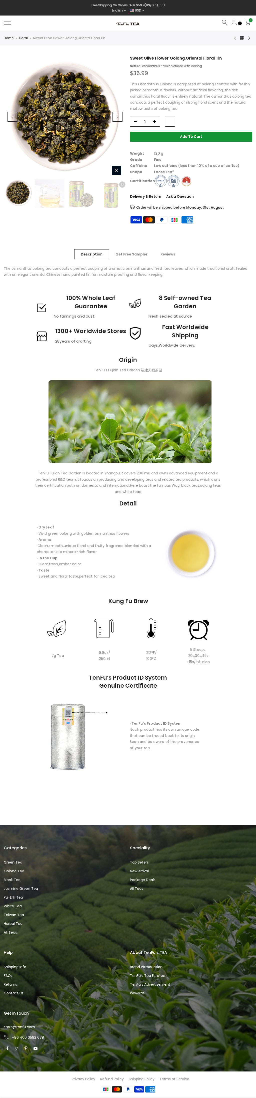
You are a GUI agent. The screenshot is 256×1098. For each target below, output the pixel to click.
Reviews (167, 254)
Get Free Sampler (132, 254)
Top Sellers (139, 862)
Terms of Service (174, 1078)
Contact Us (14, 993)
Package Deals (143, 879)
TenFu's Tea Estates (147, 975)
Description (91, 254)
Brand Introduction (146, 966)
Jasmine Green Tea (21, 888)
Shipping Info (15, 966)
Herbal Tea (13, 923)
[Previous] (13, 117)
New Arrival (139, 871)
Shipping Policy (141, 1078)
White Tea (13, 906)
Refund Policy (112, 1078)
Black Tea (12, 879)
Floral (23, 38)
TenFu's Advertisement (150, 984)
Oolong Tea (14, 871)
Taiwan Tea (14, 914)
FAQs (8, 975)
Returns (10, 984)
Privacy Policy (83, 1078)
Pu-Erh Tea (13, 897)
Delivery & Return (145, 196)
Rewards (137, 993)
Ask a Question (180, 196)
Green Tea (13, 862)
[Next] (117, 117)
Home (9, 38)
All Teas (10, 932)
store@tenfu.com (19, 1026)
